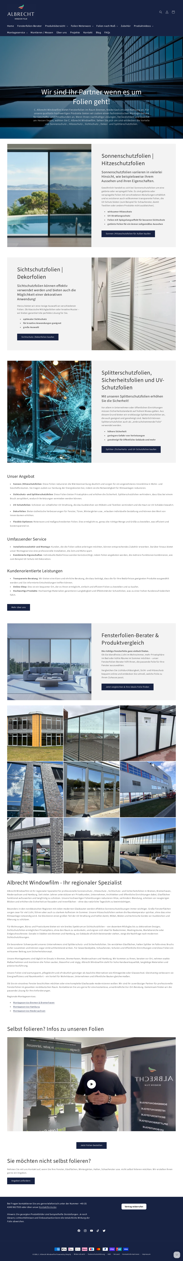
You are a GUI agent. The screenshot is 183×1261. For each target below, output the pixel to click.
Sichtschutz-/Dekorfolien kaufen (37, 336)
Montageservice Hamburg (26, 1006)
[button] (56, 26)
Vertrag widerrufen (134, 1206)
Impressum (146, 1254)
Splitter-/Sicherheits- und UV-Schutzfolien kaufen (131, 449)
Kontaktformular (47, 1207)
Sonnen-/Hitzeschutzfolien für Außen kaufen (128, 233)
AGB (109, 1254)
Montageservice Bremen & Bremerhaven (34, 1002)
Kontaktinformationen (130, 1254)
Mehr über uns (18, 607)
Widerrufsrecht (79, 1254)
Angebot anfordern (20, 1180)
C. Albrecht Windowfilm (47, 1254)
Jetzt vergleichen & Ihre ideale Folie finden (127, 686)
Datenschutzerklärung (96, 1254)
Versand (117, 1254)
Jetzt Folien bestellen (91, 1145)
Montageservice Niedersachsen (29, 1010)
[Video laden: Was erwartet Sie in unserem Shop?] (91, 1084)
